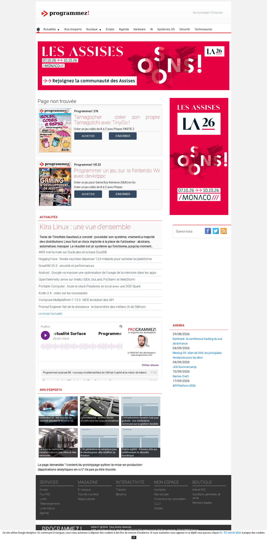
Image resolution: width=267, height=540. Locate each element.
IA (151, 29)
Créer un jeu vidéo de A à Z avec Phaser (98, 187)
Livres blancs (47, 508)
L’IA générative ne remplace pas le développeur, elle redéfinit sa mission (98, 452)
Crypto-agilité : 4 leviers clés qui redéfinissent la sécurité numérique (139, 452)
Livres (43, 499)
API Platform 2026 (184, 385)
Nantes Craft (181, 376)
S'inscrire (216, 12)
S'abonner (123, 136)
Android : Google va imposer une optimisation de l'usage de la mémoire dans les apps (97, 272)
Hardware (140, 29)
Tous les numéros (88, 494)
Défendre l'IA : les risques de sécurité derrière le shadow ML (56, 419)
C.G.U (157, 503)
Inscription (160, 489)
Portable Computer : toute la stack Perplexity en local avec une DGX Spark (90, 286)
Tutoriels (121, 489)
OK (133, 537)
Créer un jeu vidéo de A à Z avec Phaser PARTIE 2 (104, 129)
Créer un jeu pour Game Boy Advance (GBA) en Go (104, 182)
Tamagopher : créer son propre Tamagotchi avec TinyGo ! (117, 119)
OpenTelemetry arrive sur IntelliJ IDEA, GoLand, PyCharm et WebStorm (87, 279)
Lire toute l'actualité (50, 313)
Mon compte (161, 494)
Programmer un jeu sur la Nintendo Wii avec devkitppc (117, 173)
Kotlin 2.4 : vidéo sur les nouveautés (63, 293)
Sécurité (184, 29)
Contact (158, 508)
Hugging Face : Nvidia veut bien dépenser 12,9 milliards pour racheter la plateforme (95, 259)
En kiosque (84, 489)
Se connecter (201, 12)
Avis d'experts (73, 29)
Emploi (110, 29)
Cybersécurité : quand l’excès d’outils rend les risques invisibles (99, 419)
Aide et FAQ (199, 489)
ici (221, 532)
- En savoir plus (231, 532)
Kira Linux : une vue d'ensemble (85, 227)
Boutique (91, 30)
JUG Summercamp (184, 367)
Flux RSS (45, 494)
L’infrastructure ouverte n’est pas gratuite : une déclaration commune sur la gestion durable (140, 420)
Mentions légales (202, 502)
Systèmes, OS (166, 29)
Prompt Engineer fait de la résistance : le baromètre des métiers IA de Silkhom (92, 307)
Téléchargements (50, 503)
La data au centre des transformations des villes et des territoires (57, 452)
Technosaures (203, 29)
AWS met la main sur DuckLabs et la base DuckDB (73, 252)
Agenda (124, 29)
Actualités (48, 30)
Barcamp (121, 494)
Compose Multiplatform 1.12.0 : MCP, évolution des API (76, 300)
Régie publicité (86, 499)
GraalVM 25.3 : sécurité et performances (66, 266)
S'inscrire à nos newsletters (170, 499)
